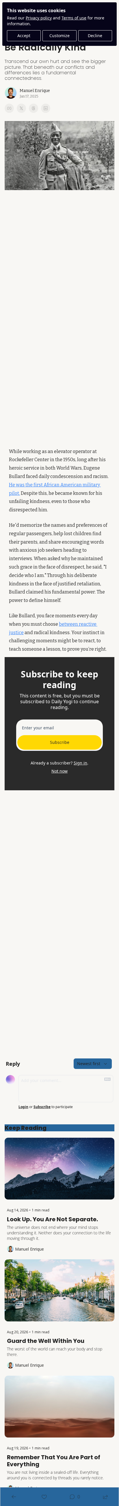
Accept (23, 35)
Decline (95, 35)
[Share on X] (21, 108)
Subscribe (59, 742)
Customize (59, 35)
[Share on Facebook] (9, 108)
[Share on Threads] (33, 108)
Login (23, 1107)
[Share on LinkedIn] (45, 108)
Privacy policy (39, 18)
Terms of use (74, 18)
